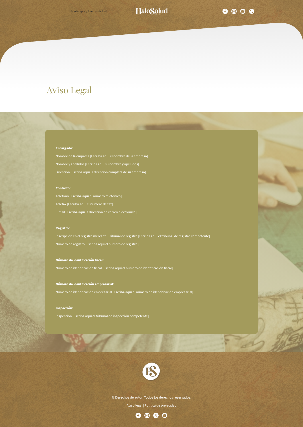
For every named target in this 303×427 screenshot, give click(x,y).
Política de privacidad (161, 405)
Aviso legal (134, 405)
